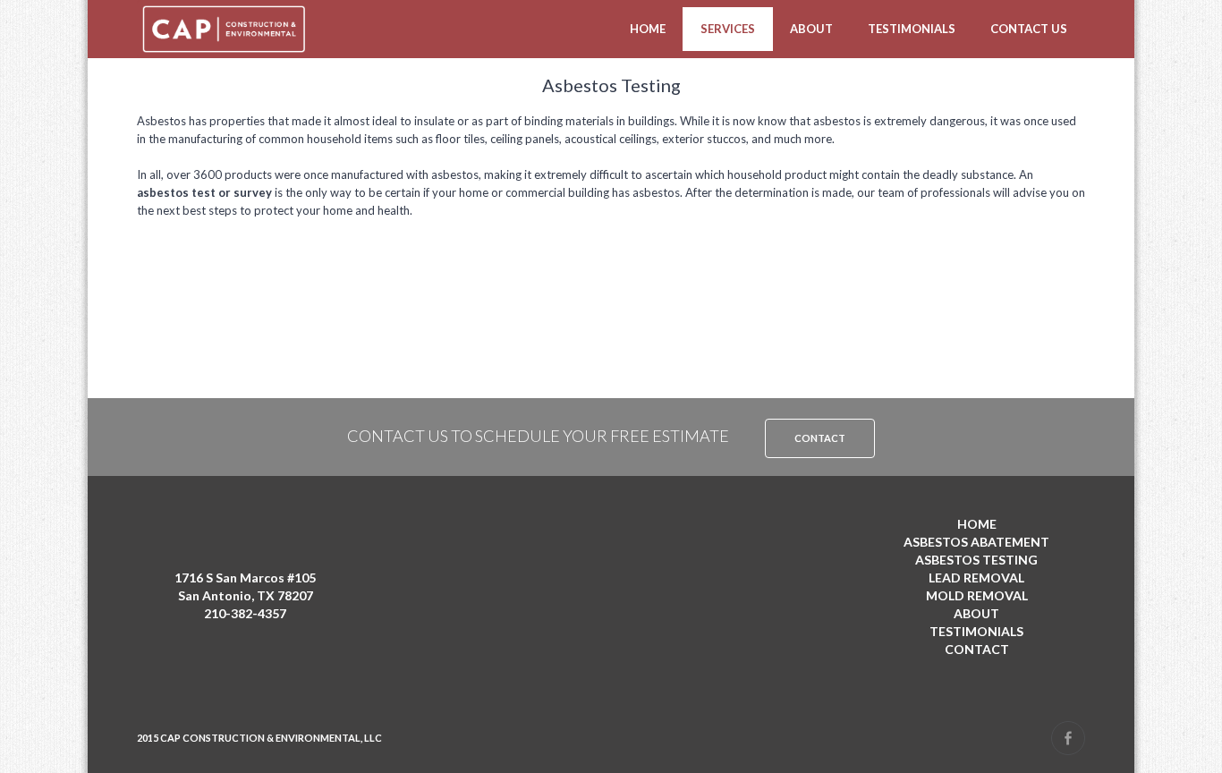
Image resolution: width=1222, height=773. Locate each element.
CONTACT (977, 649)
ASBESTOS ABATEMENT (976, 541)
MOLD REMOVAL (977, 595)
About (811, 28)
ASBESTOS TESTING (976, 559)
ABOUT (976, 613)
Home (648, 28)
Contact (819, 438)
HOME (977, 523)
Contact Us (1028, 28)
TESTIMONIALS (976, 631)
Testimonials (911, 28)
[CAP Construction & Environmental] (223, 29)
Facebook (1068, 738)
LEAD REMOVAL (976, 577)
